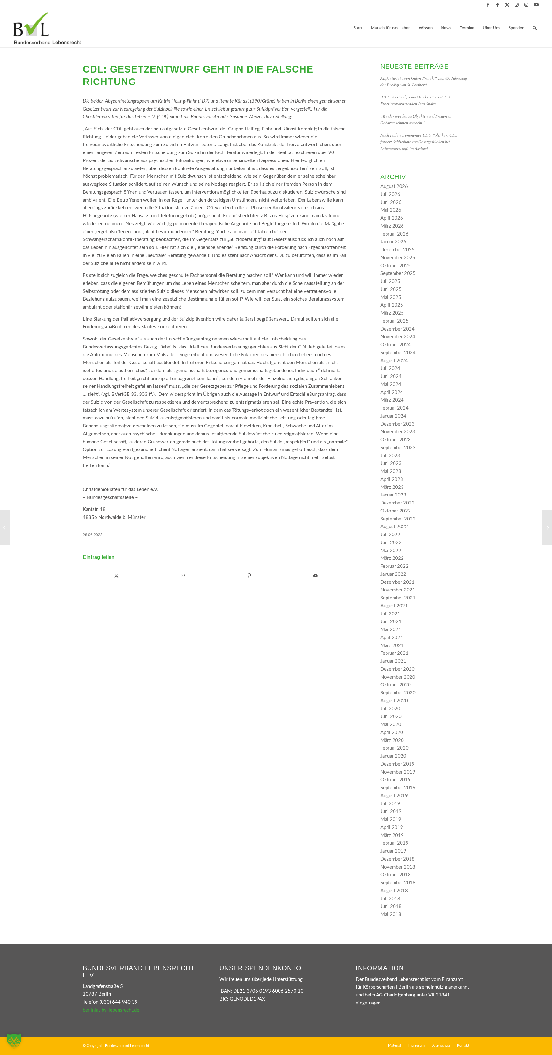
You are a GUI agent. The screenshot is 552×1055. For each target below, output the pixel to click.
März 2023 (392, 487)
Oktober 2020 (395, 685)
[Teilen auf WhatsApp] (183, 576)
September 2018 (398, 882)
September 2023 (398, 447)
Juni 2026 (391, 202)
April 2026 (391, 218)
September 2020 (398, 693)
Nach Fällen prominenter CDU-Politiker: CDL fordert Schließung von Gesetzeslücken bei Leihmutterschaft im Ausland (418, 141)
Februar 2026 (394, 234)
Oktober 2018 (395, 874)
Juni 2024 (391, 376)
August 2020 (394, 701)
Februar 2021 (394, 653)
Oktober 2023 (395, 439)
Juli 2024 (390, 368)
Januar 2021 (393, 661)
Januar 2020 (393, 756)
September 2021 (398, 598)
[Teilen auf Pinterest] (249, 576)
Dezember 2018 (397, 859)
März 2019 (392, 835)
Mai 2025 (390, 297)
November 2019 (397, 772)
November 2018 (397, 867)
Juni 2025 (391, 289)
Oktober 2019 (395, 780)
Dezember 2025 (397, 249)
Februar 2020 (394, 748)
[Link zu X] (507, 5)
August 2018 (394, 890)
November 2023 (397, 431)
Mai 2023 (390, 471)
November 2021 (397, 590)
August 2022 (394, 526)
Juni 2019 (391, 811)
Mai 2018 (390, 914)
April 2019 (391, 827)
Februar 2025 (394, 321)
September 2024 (398, 352)
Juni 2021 (391, 621)
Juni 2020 (391, 716)
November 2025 (397, 257)
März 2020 (392, 740)
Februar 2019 (394, 843)
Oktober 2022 (395, 511)
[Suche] (534, 28)
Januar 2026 (393, 241)
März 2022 (392, 558)
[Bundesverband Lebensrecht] (47, 28)
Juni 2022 (391, 542)
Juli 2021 (390, 614)
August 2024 (394, 360)
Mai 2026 (390, 210)
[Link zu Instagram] (516, 5)
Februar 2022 (394, 566)
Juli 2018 (390, 898)
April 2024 (391, 392)
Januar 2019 (393, 851)
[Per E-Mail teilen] (315, 576)
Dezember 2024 (397, 329)
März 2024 (392, 400)
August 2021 (394, 606)
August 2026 (394, 186)
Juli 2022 (390, 534)
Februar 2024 (394, 408)
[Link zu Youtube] (536, 5)
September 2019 (398, 787)
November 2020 (397, 677)
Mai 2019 (390, 819)
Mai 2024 (390, 384)
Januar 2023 (393, 495)
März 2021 (392, 645)
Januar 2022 (393, 574)
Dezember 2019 (397, 764)
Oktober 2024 (395, 344)
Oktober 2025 (395, 265)
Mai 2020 (390, 724)
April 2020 (391, 732)
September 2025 (398, 273)
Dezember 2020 (397, 669)
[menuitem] (358, 28)
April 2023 (391, 479)
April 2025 (391, 305)
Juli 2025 (390, 281)
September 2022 (398, 519)
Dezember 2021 (397, 582)
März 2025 (392, 313)
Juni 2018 (391, 906)
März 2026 (392, 226)
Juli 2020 (390, 709)
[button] (14, 1041)
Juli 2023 (390, 455)
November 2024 (397, 336)
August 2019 (394, 795)
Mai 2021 (390, 629)
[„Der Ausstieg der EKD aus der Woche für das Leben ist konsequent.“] (5, 527)
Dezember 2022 (397, 503)
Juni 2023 (391, 463)
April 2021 (391, 637)
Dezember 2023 (397, 424)
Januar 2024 (393, 416)
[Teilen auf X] (116, 576)
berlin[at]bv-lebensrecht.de (111, 1010)
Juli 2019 (390, 803)
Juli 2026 (390, 194)
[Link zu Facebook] (488, 5)
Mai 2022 (390, 550)
